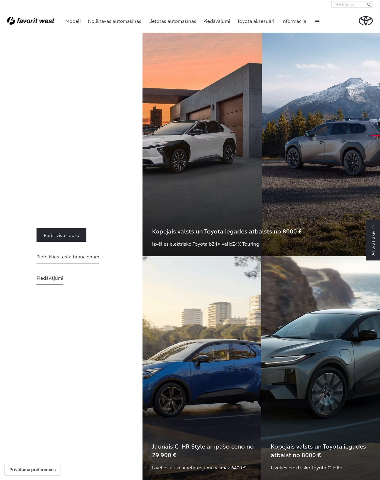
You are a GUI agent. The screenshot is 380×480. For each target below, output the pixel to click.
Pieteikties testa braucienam (68, 256)
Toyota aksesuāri (255, 20)
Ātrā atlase (372, 243)
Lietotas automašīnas (172, 20)
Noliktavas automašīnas (114, 20)
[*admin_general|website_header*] (366, 21)
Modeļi (73, 20)
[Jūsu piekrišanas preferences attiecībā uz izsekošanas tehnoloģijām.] (33, 469)
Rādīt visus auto (47, 234)
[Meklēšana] (369, 4)
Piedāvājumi (216, 20)
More (317, 21)
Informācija (293, 20)
